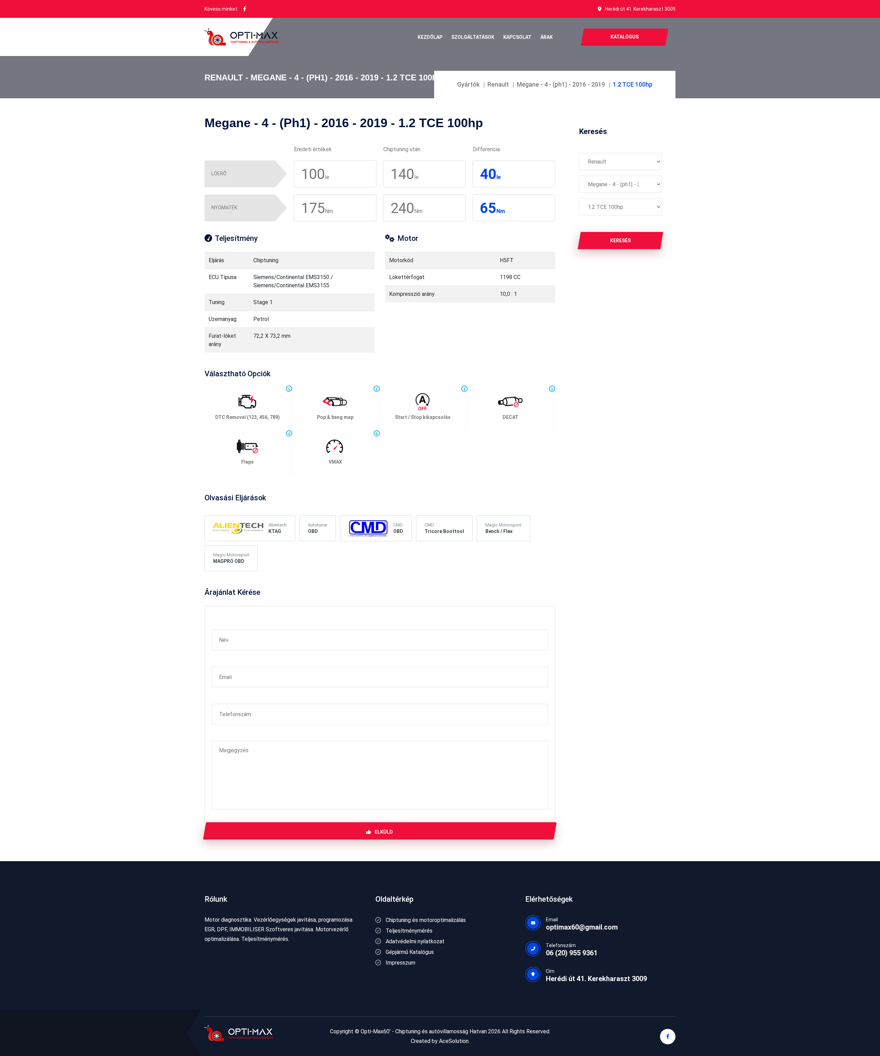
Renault (498, 84)
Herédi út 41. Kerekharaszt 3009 (640, 9)
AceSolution (454, 1041)
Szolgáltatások (472, 37)
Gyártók (468, 84)
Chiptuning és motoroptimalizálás (425, 920)
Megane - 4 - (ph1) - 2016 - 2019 (561, 84)
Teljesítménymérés (408, 930)
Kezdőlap (430, 37)
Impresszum (399, 962)
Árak (546, 37)
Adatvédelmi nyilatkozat (414, 941)
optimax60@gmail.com (582, 927)
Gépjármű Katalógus (409, 952)
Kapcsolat (517, 37)
